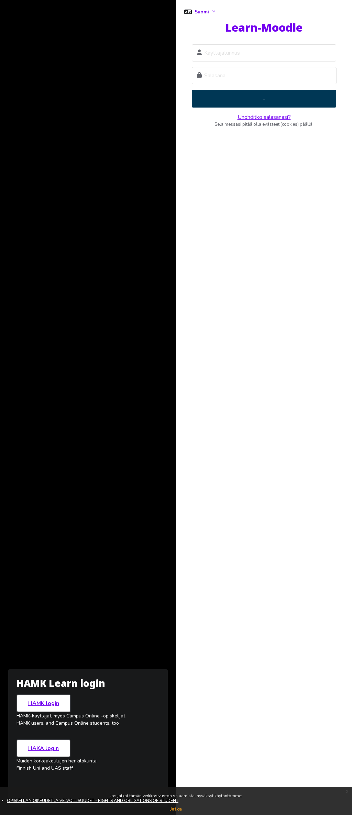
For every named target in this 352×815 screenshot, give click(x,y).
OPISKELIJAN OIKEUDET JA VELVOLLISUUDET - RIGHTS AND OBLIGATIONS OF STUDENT (92, 800)
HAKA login (43, 748)
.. (264, 98)
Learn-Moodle (264, 27)
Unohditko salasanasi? (264, 117)
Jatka (176, 809)
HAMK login (43, 703)
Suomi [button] (202, 12)
